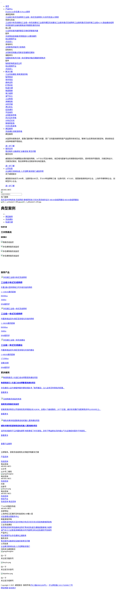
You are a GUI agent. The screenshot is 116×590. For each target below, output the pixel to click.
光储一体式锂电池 (23, 58)
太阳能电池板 (10, 47)
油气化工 (4, 530)
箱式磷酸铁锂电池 (38, 58)
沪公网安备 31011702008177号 (61, 585)
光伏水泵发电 (37, 522)
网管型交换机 (23, 31)
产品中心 (9, 9)
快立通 (20, 536)
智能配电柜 (9, 63)
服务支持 (9, 149)
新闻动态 (11, 546)
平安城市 (48, 530)
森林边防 (19, 527)
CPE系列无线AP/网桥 (50, 17)
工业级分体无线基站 (13, 23)
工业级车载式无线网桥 (65, 23)
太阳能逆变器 (21, 52)
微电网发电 (47, 522)
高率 (24, 536)
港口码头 (33, 530)
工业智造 (11, 530)
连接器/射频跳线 (19, 36)
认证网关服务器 (11, 31)
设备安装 (19, 541)
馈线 (11, 36)
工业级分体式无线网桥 (14, 17)
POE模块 (29, 36)
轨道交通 (9, 222)
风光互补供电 (17, 522)
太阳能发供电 (6, 522)
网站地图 (4, 588)
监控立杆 (18, 63)
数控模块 (30, 52)
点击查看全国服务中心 (10, 516)
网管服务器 (33, 31)
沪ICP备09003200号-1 (38, 585)
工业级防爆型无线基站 (47, 23)
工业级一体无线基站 (30, 23)
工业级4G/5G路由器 (100, 23)
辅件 (35, 36)
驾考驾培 (11, 527)
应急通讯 (40, 530)
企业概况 (4, 546)
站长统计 (12, 588)
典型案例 (9, 129)
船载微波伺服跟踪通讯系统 (29, 25)
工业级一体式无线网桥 (33, 17)
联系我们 (26, 546)
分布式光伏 (27, 522)
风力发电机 (20, 47)
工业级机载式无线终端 (83, 23)
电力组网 (48, 527)
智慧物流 (4, 527)
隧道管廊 (40, 527)
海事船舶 (19, 530)
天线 (7, 36)
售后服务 (4, 541)
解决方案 (9, 72)
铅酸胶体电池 (10, 58)
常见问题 (26, 541)
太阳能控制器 (10, 52)
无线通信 (9, 219)
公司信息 (9, 169)
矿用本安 (26, 527)
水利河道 (26, 530)
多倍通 (14, 536)
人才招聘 (19, 546)
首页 (7, 6)
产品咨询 (4, 457)
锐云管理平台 (6, 536)
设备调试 (11, 541)
